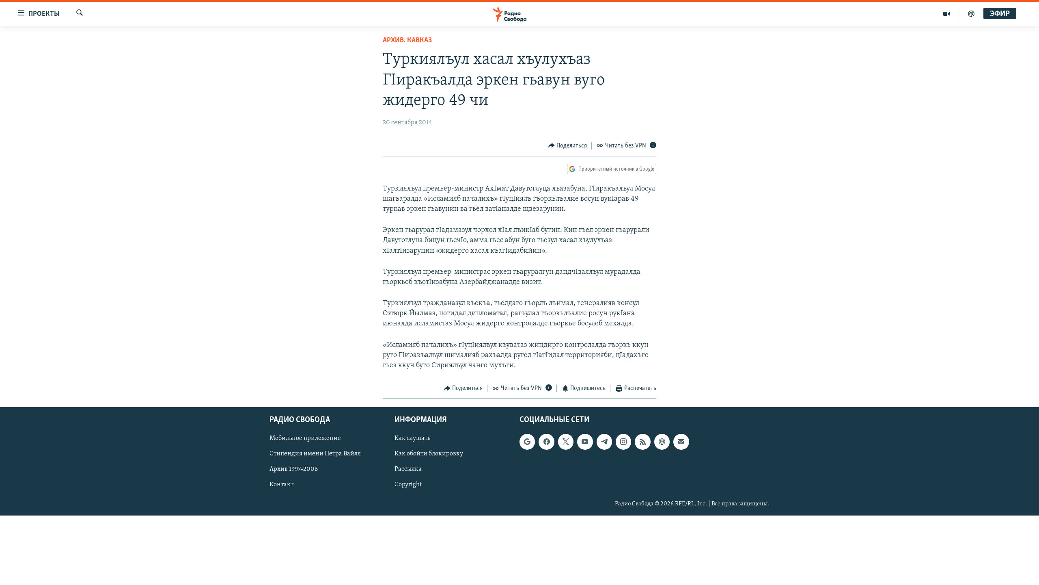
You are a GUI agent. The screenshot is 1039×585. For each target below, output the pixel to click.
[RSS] (642, 441)
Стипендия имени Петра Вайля (315, 454)
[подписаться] (681, 441)
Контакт (281, 484)
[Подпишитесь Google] (527, 441)
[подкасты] (971, 14)
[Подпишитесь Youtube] (585, 441)
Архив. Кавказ (407, 40)
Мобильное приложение (305, 438)
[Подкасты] (662, 441)
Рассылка (408, 469)
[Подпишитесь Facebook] (546, 441)
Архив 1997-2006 (293, 469)
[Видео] (946, 14)
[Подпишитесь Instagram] (623, 441)
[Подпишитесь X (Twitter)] (565, 441)
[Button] (567, 146)
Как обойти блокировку (428, 454)
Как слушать (412, 438)
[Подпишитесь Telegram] (604, 441)
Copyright (408, 484)
